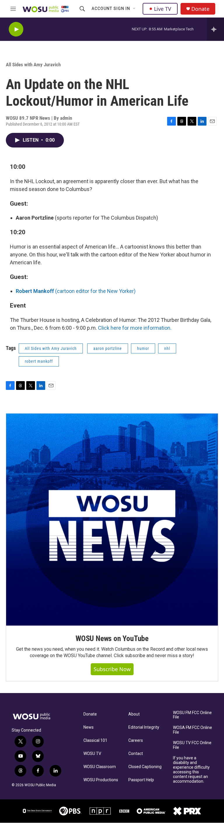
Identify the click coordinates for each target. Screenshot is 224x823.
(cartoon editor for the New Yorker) (76, 291)
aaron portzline (107, 348)
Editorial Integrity (143, 727)
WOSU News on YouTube (112, 638)
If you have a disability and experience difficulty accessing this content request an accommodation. (191, 770)
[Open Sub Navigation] (134, 8)
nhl (167, 348)
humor (143, 348)
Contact (135, 753)
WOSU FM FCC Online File (192, 715)
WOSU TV (92, 753)
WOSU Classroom (99, 767)
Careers (135, 740)
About (134, 714)
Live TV (162, 8)
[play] (16, 29)
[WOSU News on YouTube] (112, 520)
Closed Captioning (145, 767)
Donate (200, 9)
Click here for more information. (135, 328)
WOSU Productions (100, 780)
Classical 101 (95, 740)
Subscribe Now (112, 669)
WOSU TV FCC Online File (192, 745)
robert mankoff (39, 361)
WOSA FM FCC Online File (192, 730)
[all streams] (215, 29)
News (88, 727)
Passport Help (141, 780)
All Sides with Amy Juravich (33, 64)
